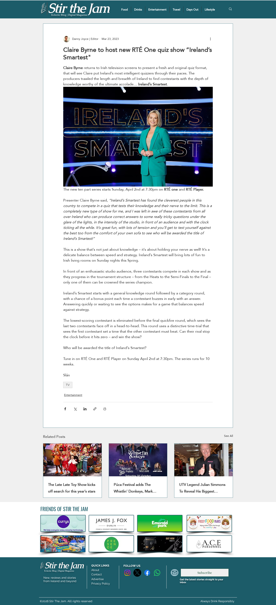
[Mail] (174, 572)
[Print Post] (105, 409)
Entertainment (73, 395)
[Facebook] (147, 573)
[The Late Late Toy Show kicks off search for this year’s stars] (72, 460)
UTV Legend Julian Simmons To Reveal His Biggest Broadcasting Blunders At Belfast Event (202, 488)
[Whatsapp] (157, 573)
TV (68, 384)
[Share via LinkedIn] (85, 409)
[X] (137, 573)
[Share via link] (95, 409)
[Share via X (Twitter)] (75, 409)
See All (228, 436)
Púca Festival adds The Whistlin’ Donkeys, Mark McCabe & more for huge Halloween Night (135, 488)
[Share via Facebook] (65, 409)
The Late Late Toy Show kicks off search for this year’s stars (71, 488)
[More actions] (210, 39)
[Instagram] (127, 573)
